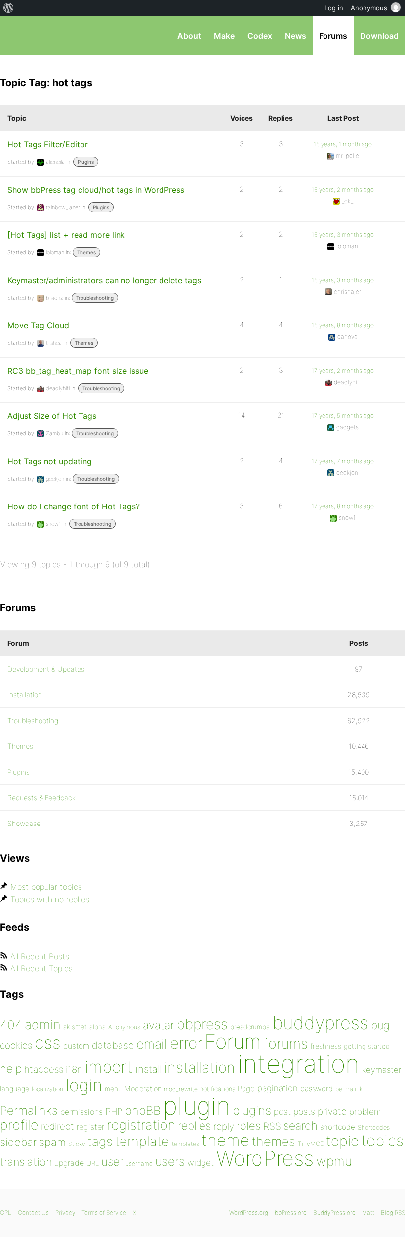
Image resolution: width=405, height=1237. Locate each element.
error (186, 1043)
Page (246, 1088)
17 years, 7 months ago (343, 461)
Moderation (143, 1088)
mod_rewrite (181, 1089)
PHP (113, 1111)
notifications (217, 1089)
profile (19, 1125)
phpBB (143, 1110)
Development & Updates (45, 669)
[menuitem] (8, 8)
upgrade (69, 1163)
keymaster (381, 1070)
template (142, 1141)
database (113, 1045)
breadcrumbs (250, 1027)
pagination (277, 1088)
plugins (252, 1110)
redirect (57, 1126)
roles (249, 1125)
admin (43, 1024)
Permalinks (29, 1110)
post (282, 1111)
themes (273, 1141)
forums (286, 1043)
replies (194, 1125)
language (14, 1088)
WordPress (265, 1158)
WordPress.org (248, 1212)
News (295, 36)
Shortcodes (374, 1127)
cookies (16, 1045)
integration (299, 1064)
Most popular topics (46, 887)
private (332, 1111)
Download (379, 36)
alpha (97, 1027)
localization (47, 1089)
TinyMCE (311, 1143)
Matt (368, 1212)
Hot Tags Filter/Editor (47, 144)
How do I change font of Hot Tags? (73, 506)
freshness (325, 1046)
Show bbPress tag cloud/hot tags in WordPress (95, 190)
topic (342, 1140)
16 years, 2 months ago (343, 189)
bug (380, 1025)
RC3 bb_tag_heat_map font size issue (77, 371)
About (189, 36)
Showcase (23, 823)
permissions (81, 1112)
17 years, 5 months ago (343, 415)
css (48, 1042)
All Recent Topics (41, 968)
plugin (196, 1106)
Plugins (86, 162)
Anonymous (124, 1027)
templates (185, 1143)
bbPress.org (16, 35)
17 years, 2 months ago (343, 370)
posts (304, 1111)
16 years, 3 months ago (343, 234)
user (112, 1161)
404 (11, 1024)
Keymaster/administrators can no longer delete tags (104, 280)
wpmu (334, 1161)
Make (224, 36)
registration (141, 1125)
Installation (24, 694)
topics (382, 1140)
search (301, 1126)
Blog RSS (393, 1212)
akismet (75, 1027)
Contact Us (33, 1212)
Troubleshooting (95, 298)
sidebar (18, 1141)
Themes (86, 252)
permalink (349, 1089)
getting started (367, 1046)
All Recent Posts (39, 956)
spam (52, 1142)
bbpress (202, 1024)
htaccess (43, 1069)
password (316, 1088)
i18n (74, 1069)
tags (100, 1141)
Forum (232, 1041)
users (170, 1161)
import (109, 1067)
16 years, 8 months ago (343, 325)
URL (92, 1163)
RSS (272, 1126)
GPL (5, 1212)
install (148, 1069)
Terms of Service (103, 1212)
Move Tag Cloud (38, 325)
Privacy (65, 1212)
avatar (158, 1025)
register (90, 1127)
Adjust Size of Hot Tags (51, 416)
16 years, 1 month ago (343, 144)
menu (113, 1089)
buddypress (320, 1023)
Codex (259, 36)
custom (76, 1046)
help (11, 1069)
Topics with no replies (49, 899)
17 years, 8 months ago (343, 506)
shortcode (337, 1127)
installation (199, 1067)
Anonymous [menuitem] (369, 8)
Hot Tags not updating (49, 461)
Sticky (76, 1143)
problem (365, 1111)
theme (225, 1140)
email (151, 1044)
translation (26, 1161)
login (84, 1085)
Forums (333, 36)
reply (223, 1126)
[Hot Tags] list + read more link (66, 235)
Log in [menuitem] (333, 8)
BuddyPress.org (334, 1212)
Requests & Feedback (41, 797)
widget (200, 1162)
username (139, 1163)
